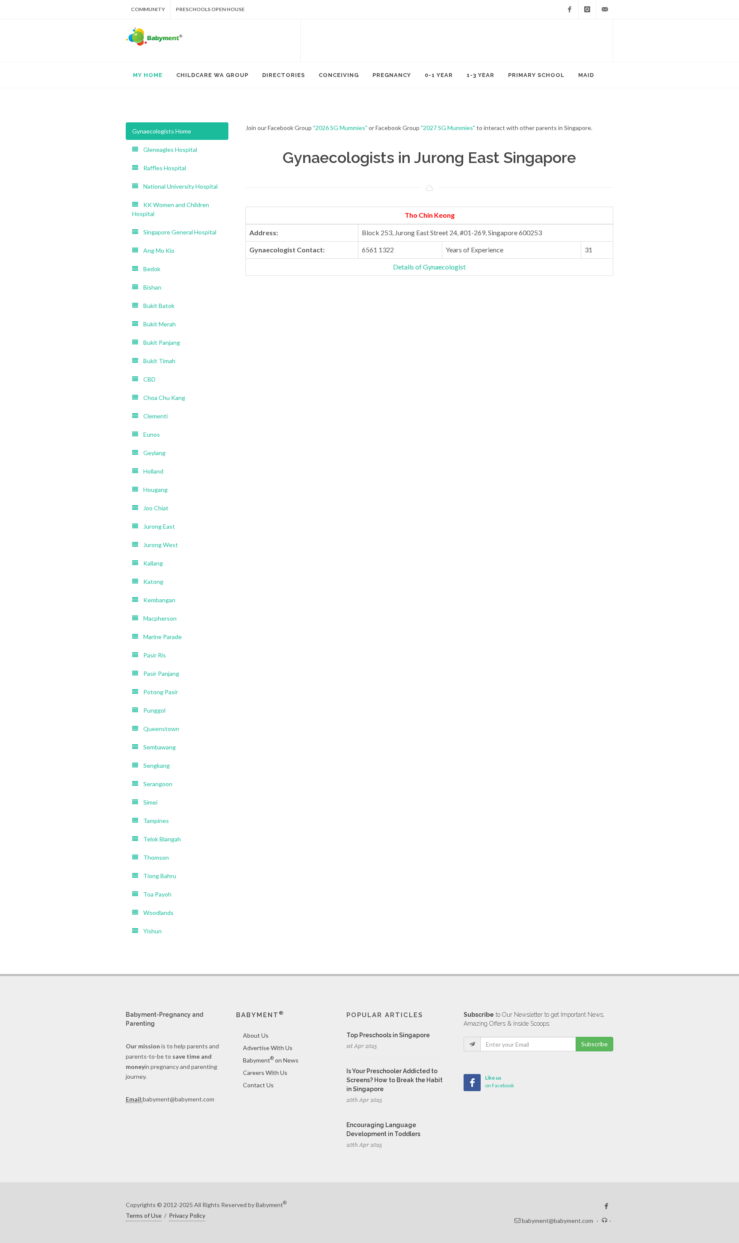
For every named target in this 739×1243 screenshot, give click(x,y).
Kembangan (156, 600)
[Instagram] (587, 9)
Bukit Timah (156, 360)
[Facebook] (569, 9)
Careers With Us (265, 1072)
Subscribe (594, 1044)
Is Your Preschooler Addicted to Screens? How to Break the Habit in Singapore (394, 1080)
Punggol (152, 710)
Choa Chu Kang (161, 397)
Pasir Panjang (158, 673)
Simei (147, 802)
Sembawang (157, 747)
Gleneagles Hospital (167, 149)
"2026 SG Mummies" (340, 127)
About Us (256, 1035)
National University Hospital (178, 186)
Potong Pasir (158, 691)
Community (148, 9)
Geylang (152, 452)
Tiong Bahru (157, 875)
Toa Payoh (154, 894)
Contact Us (258, 1085)
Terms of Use (144, 1215)
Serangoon (155, 783)
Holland (150, 471)
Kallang (150, 563)
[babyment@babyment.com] (604, 9)
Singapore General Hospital (177, 232)
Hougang (153, 489)
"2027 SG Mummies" (448, 127)
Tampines (153, 820)
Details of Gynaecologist (429, 267)
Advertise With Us (268, 1047)
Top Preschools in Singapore (388, 1035)
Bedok (149, 268)
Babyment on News (271, 1059)
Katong (150, 581)
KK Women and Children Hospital (170, 209)
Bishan (149, 287)
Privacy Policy (187, 1215)
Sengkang (154, 765)
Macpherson (157, 618)
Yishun (150, 931)
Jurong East (156, 526)
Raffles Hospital (162, 168)
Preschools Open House (210, 9)
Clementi (153, 416)
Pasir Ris (152, 655)
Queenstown (158, 728)
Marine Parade (160, 636)
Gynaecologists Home (161, 131)
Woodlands (156, 912)
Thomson (153, 857)
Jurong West (158, 544)
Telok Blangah (159, 839)
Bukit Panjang (159, 342)
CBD (147, 379)
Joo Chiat (153, 508)
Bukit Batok (156, 305)
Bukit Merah (157, 324)
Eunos (149, 434)
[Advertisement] (457, 40)
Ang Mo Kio (156, 250)
